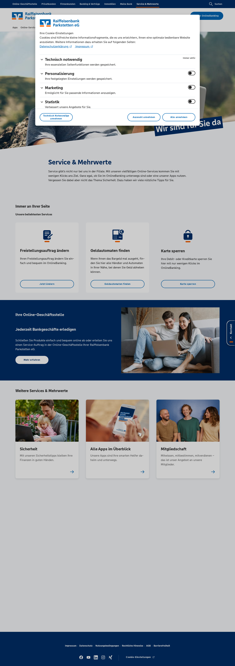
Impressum (82, 46)
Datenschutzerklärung (54, 46)
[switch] (191, 73)
